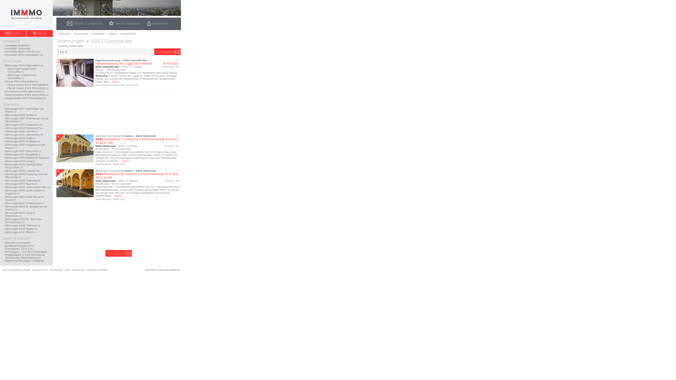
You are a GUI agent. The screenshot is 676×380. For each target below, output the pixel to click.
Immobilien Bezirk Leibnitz (20, 51)
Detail (41, 33)
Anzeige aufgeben (97, 270)
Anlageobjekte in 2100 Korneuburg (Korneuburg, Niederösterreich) (24, 256)
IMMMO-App (78, 270)
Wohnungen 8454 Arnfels (19, 114)
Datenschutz (40, 270)
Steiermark (98, 34)
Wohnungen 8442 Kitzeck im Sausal (25, 157)
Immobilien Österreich (17, 45)
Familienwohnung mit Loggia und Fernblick (123, 63)
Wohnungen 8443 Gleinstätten (22, 65)
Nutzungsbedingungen (16, 270)
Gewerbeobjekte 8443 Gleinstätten (25, 94)
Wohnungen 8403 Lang (18, 161)
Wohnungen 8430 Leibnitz (20, 170)
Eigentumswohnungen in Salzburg (24, 260)
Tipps (67, 270)
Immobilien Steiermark (17, 48)
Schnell (16, 33)
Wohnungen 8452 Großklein (21, 141)
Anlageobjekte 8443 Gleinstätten (24, 98)
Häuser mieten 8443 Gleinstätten (27, 88)
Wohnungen (81, 34)
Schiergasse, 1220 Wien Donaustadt (26, 251)
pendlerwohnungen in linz (19, 245)
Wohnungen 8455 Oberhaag (21, 180)
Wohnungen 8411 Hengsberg (21, 154)
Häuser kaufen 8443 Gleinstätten (27, 84)
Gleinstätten (128, 34)
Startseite (64, 34)
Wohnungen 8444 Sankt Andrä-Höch (26, 187)
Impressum (56, 270)
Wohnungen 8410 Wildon (19, 232)
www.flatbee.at (103, 164)
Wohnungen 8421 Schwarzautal (23, 203)
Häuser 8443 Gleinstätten (20, 81)
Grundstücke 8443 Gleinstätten (23, 91)
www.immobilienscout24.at (109, 85)
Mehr (116, 81)
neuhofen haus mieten (17, 242)
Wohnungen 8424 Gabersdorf (22, 127)
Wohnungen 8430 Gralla (19, 138)
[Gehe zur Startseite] (26, 19)
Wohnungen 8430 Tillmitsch (21, 225)
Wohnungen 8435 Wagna (19, 228)
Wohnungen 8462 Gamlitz (20, 131)
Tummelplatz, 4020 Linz (19, 248)
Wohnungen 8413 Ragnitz (19, 183)
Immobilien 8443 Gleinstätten (22, 54)
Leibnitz (112, 34)
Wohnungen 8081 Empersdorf (22, 124)
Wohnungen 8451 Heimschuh (21, 151)
